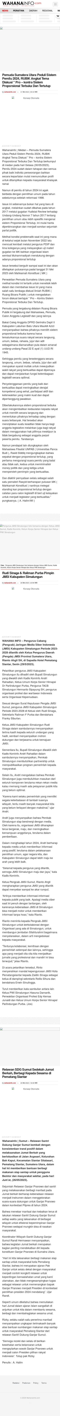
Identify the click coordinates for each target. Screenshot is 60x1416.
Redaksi (16, 1382)
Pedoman (26, 1382)
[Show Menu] (55, 4)
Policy (35, 1382)
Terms (44, 1382)
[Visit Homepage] (22, 4)
